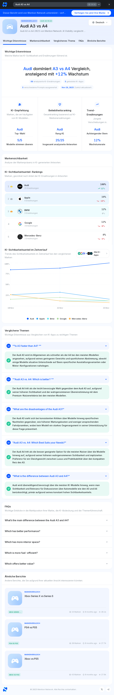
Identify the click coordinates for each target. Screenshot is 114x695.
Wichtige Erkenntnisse (14, 41)
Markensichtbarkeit (40, 41)
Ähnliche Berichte (96, 41)
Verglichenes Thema (64, 41)
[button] (30, 318)
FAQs (81, 41)
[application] (57, 288)
